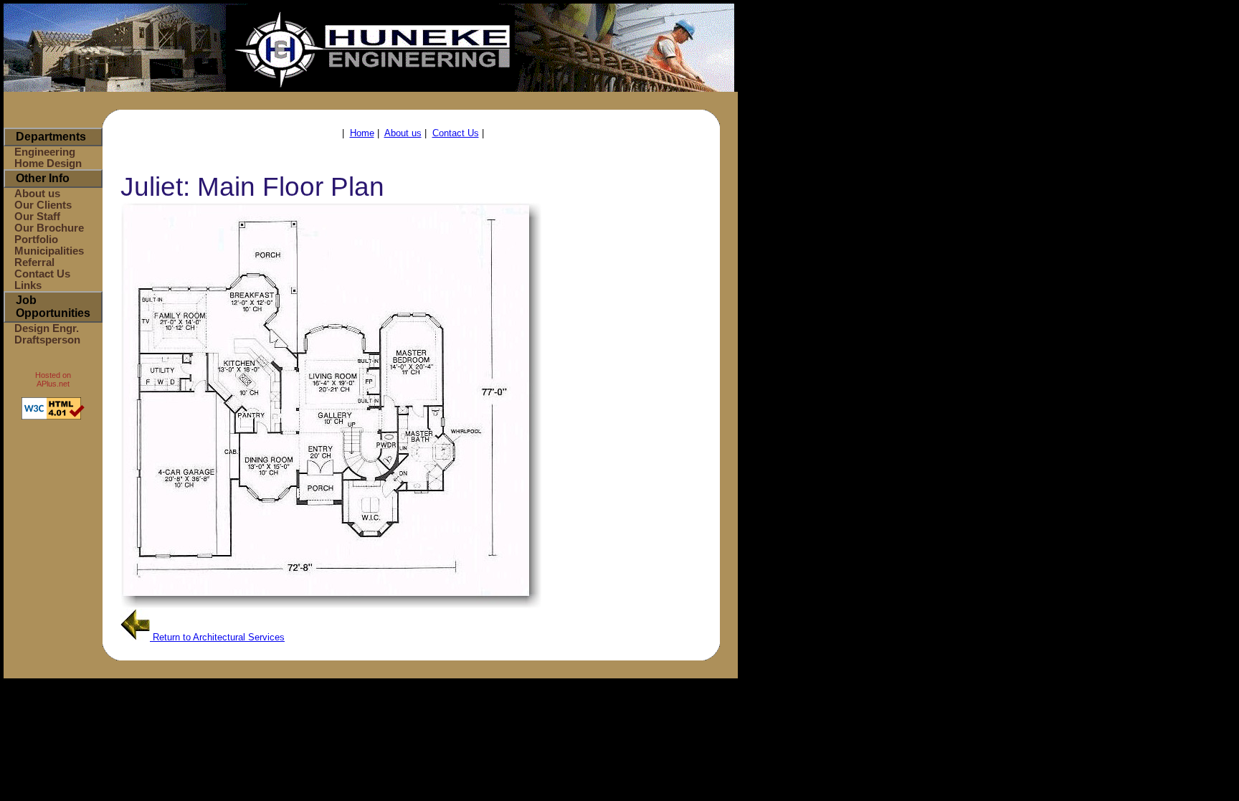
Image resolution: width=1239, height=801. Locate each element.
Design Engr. (46, 328)
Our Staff (37, 216)
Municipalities (49, 251)
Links (28, 285)
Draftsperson (47, 340)
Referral (34, 262)
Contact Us (42, 274)
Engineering (44, 152)
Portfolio (36, 239)
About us (37, 193)
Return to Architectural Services (217, 637)
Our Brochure (49, 228)
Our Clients (43, 205)
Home (362, 133)
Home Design (48, 163)
